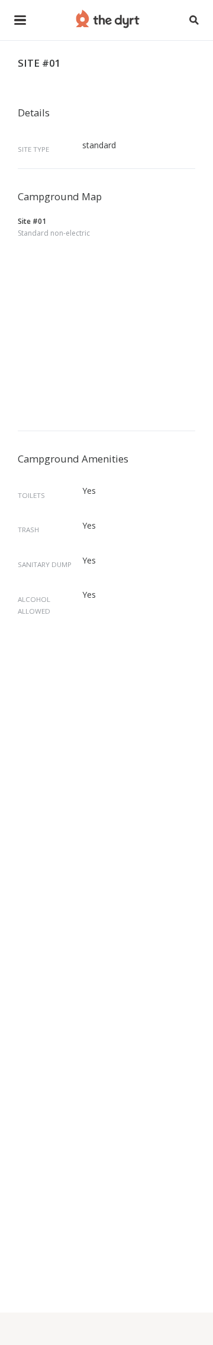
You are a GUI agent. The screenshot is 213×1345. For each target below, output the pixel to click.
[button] (20, 20)
